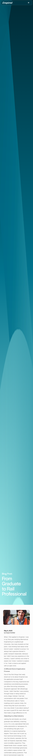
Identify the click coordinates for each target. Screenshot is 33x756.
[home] (7, 3)
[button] (29, 3)
